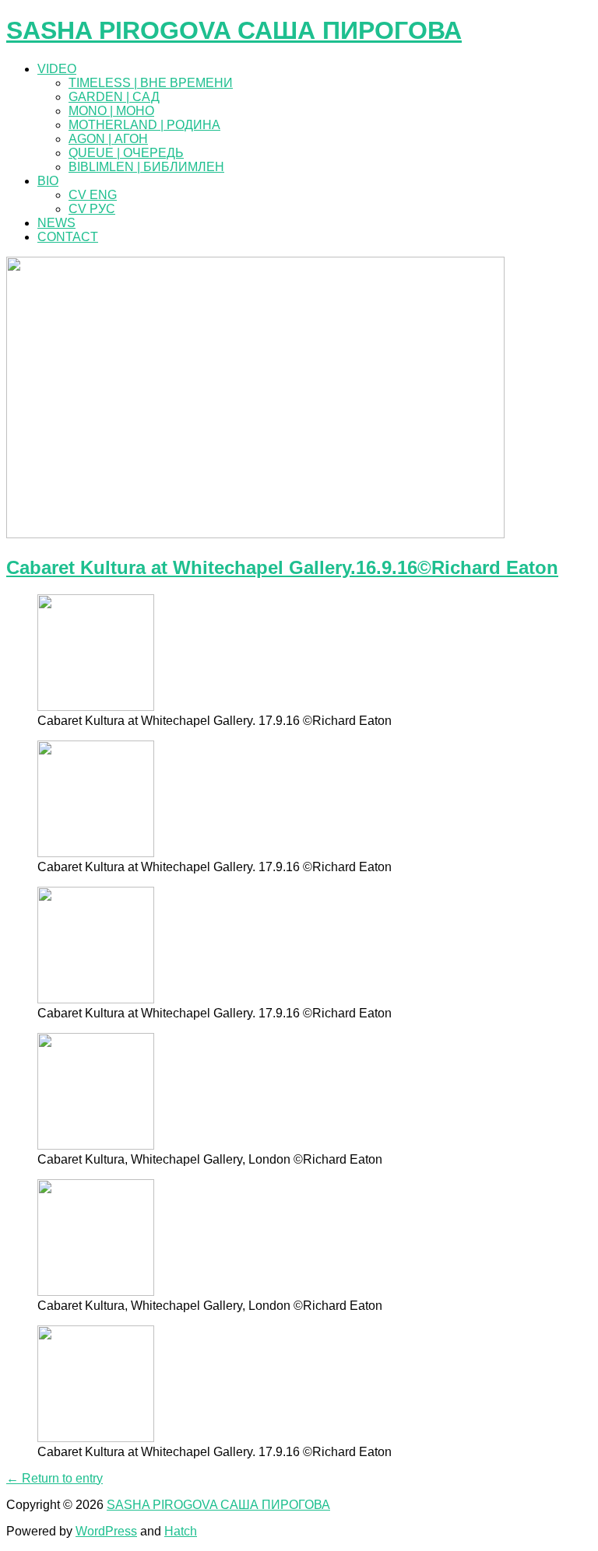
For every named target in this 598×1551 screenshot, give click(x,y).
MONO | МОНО (111, 110)
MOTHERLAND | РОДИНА (144, 124)
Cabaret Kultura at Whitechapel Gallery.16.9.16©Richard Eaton (282, 567)
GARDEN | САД (114, 96)
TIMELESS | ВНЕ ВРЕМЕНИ (151, 82)
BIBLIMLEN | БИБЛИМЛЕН (146, 166)
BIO (47, 180)
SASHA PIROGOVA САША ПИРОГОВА (234, 30)
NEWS (56, 222)
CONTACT (67, 236)
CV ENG (93, 194)
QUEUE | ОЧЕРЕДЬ (126, 152)
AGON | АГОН (108, 138)
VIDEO (56, 68)
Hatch (180, 1531)
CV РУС (92, 208)
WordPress (106, 1531)
